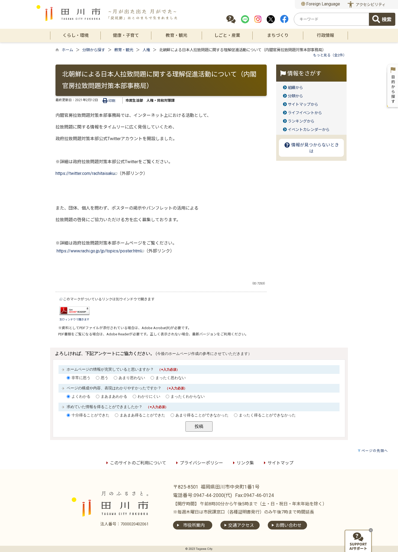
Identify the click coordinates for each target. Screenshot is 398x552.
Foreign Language (322, 4)
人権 (146, 50)
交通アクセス (241, 525)
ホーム (67, 50)
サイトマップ (280, 463)
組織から (295, 87)
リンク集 (245, 463)
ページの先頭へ (374, 451)
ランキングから (301, 121)
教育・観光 (123, 50)
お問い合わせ (289, 525)
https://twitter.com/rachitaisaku (85, 173)
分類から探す (93, 50)
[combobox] (331, 19)
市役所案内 (194, 525)
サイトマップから (303, 104)
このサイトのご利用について (138, 463)
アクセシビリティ (371, 4)
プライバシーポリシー (201, 463)
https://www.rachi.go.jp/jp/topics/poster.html (99, 250)
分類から (295, 96)
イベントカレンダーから (309, 129)
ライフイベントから (305, 113)
